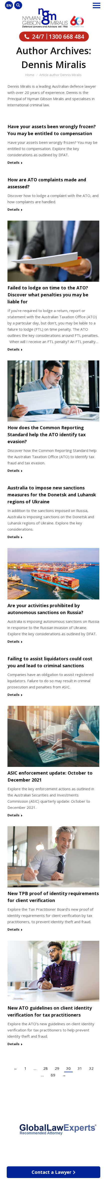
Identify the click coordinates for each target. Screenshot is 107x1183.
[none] (9, 5)
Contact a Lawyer (51, 1172)
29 (57, 1068)
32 (91, 1068)
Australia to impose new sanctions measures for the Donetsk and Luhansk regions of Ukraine (51, 495)
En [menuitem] (8, 5)
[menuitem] (9, 5)
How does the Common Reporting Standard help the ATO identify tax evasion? (46, 434)
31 (80, 1068)
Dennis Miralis (53, 64)
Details (13, 162)
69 (53, 1074)
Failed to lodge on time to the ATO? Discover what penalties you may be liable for (47, 295)
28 (45, 1068)
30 (68, 1068)
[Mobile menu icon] (96, 5)
